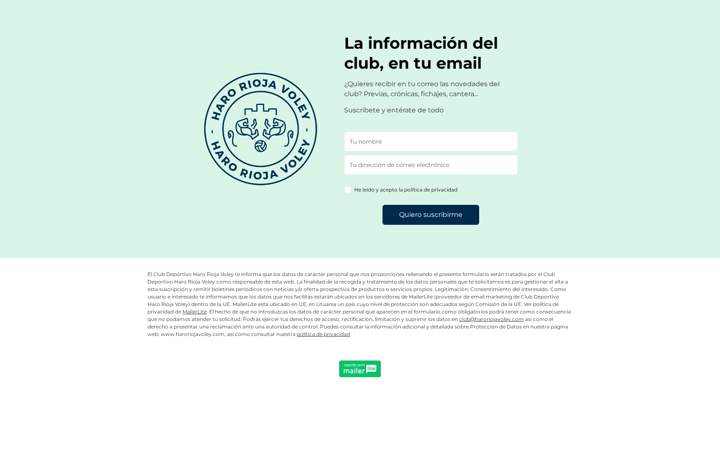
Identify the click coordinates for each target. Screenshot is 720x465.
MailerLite (194, 311)
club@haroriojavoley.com (491, 319)
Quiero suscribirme (430, 215)
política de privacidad (323, 334)
